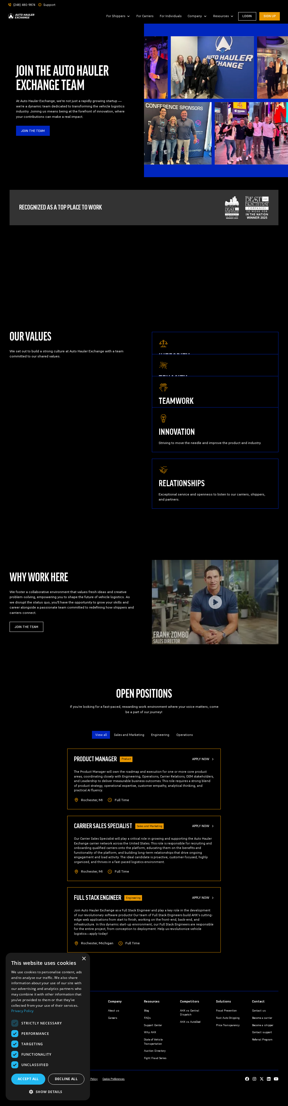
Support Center (153, 1025)
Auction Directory (155, 1051)
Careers (112, 1018)
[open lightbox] (215, 602)
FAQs (147, 1018)
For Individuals (170, 16)
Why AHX (150, 1032)
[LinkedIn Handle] (268, 1078)
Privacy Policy (22, 1010)
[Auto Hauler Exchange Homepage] (21, 16)
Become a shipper (262, 1025)
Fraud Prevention (226, 1010)
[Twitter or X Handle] (261, 1078)
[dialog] (48, 1026)
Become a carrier (262, 1018)
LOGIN (247, 16)
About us (113, 1010)
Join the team (33, 131)
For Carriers (144, 16)
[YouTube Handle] (276, 1078)
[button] (118, 16)
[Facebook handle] (247, 1078)
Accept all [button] (28, 1078)
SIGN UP (270, 16)
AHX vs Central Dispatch (189, 1012)
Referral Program (262, 1039)
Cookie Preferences (113, 1079)
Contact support (262, 1032)
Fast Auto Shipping (228, 1018)
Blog (146, 1010)
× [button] (84, 959)
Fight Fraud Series (155, 1058)
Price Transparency (228, 1025)
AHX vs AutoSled (190, 1022)
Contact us (259, 1010)
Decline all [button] (66, 1078)
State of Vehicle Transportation (153, 1041)
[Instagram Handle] (254, 1078)
